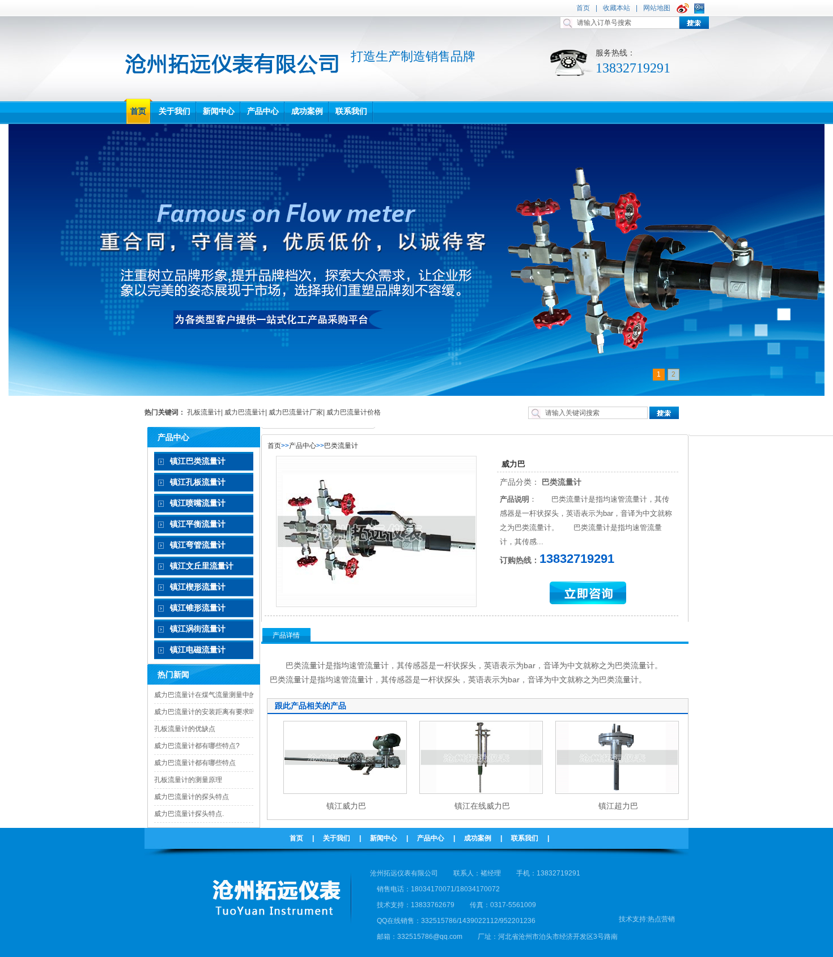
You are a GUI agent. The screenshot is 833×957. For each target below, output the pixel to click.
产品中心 (302, 446)
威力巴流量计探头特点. (189, 814)
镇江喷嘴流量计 (198, 502)
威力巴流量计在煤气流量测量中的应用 (212, 695)
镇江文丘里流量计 (201, 565)
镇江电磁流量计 (198, 649)
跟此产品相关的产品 (310, 705)
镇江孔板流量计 (198, 481)
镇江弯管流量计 (198, 544)
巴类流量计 (341, 446)
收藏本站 (616, 8)
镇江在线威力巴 (482, 805)
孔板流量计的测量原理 (188, 780)
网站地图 (656, 8)
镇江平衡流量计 (198, 523)
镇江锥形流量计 (198, 607)
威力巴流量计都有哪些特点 (195, 763)
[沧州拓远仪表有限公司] (231, 80)
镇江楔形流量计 (198, 586)
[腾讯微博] (700, 8)
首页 (583, 8)
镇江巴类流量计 (198, 460)
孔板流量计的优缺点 (184, 729)
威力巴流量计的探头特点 (191, 797)
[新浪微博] (684, 8)
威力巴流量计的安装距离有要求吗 (205, 712)
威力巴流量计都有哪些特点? (197, 746)
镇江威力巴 (346, 805)
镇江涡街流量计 (198, 628)
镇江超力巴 (618, 805)
